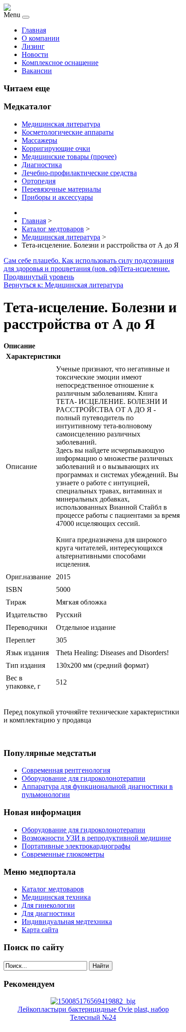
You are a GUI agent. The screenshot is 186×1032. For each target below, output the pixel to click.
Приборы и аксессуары (57, 197)
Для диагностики (48, 913)
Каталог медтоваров (53, 889)
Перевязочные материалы (61, 189)
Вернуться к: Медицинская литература (63, 285)
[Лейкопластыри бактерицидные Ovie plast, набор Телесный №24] (93, 1001)
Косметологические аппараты (68, 132)
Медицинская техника (56, 897)
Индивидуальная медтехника (67, 921)
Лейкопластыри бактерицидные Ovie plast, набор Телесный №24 (93, 1013)
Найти (101, 965)
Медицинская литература (61, 124)
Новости (35, 54)
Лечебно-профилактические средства (79, 173)
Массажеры (39, 140)
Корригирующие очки (56, 148)
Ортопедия (39, 181)
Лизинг (33, 46)
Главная (34, 30)
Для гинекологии (48, 905)
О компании (41, 38)
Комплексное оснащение (60, 62)
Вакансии (37, 71)
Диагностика (42, 165)
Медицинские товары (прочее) (69, 156)
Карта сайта (40, 929)
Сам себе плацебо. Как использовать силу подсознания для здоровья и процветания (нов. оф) (89, 264)
